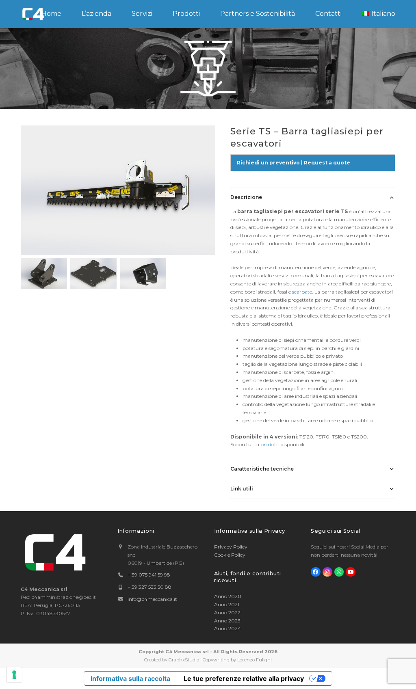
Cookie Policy (229, 555)
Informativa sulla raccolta (130, 678)
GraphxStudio (184, 660)
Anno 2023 (227, 621)
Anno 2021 (226, 604)
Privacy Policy (230, 547)
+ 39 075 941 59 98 (149, 575)
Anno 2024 (227, 628)
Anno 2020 (227, 596)
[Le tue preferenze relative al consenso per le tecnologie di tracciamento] (14, 675)
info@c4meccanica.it (152, 599)
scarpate (302, 292)
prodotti (270, 444)
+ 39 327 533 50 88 (149, 587)
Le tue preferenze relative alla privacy (244, 678)
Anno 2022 (227, 612)
